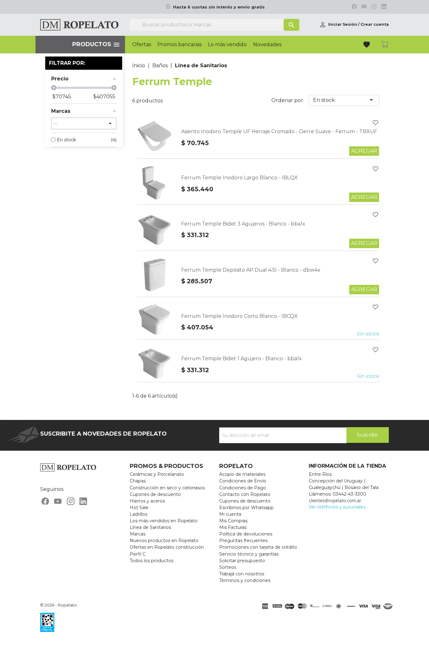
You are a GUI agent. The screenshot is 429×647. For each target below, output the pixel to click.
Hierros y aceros (147, 501)
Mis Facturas (233, 527)
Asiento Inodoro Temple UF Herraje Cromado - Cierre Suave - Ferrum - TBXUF (279, 131)
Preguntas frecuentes (243, 540)
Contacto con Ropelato (244, 494)
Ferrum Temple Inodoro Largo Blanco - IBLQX (239, 178)
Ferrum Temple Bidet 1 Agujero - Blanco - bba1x (241, 359)
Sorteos (227, 567)
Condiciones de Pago (242, 488)
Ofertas (141, 44)
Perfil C (138, 554)
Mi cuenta (230, 514)
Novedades (267, 44)
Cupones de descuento (155, 494)
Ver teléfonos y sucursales (337, 507)
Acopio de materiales (242, 474)
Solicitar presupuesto (242, 560)
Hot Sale (139, 507)
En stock (344, 100)
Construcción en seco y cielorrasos (167, 488)
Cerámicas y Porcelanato (157, 474)
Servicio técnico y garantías (249, 554)
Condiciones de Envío (242, 481)
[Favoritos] (367, 45)
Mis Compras (233, 521)
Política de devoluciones (245, 534)
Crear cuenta (375, 24)
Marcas (137, 534)
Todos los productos (151, 560)
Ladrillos (138, 514)
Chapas (138, 481)
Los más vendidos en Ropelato (164, 521)
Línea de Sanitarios (150, 527)
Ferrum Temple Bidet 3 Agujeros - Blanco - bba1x (243, 224)
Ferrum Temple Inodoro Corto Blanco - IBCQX (239, 316)
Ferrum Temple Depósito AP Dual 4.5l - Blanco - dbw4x (250, 270)
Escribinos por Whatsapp (246, 507)
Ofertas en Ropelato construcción (167, 547)
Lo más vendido (227, 44)
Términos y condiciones (244, 580)
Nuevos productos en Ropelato (164, 540)
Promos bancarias (179, 44)
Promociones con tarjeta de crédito (258, 547)
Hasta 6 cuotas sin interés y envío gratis (219, 7)
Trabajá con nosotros (241, 574)
